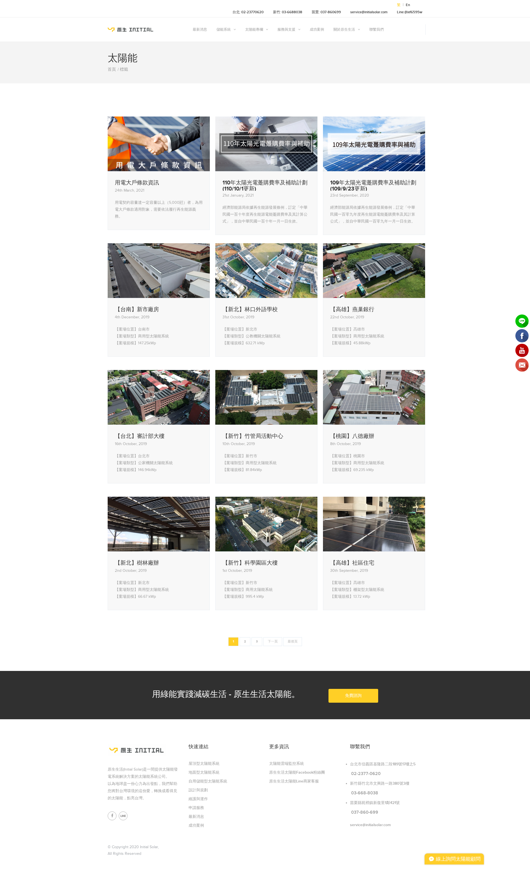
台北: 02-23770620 (248, 12)
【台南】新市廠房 (137, 309)
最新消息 (200, 29)
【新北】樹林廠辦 (137, 563)
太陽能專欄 (254, 29)
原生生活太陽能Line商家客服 (294, 781)
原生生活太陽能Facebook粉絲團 (297, 772)
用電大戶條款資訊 (137, 183)
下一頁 (273, 641)
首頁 (112, 69)
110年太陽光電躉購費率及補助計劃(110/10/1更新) (265, 185)
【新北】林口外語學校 (250, 309)
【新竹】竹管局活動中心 (252, 436)
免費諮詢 (353, 695)
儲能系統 (223, 29)
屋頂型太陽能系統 (204, 763)
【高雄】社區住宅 (352, 563)
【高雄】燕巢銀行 (352, 309)
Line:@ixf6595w (409, 12)
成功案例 (317, 29)
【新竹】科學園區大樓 (250, 563)
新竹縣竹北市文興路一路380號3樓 (379, 783)
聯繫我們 (376, 29)
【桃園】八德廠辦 (352, 436)
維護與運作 (198, 799)
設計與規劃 (198, 790)
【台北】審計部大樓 (140, 436)
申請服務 (196, 807)
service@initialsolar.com (369, 12)
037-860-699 (364, 812)
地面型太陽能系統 (204, 772)
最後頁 (293, 641)
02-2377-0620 (366, 773)
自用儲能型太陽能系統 (208, 781)
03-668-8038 (364, 793)
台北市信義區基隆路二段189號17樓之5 (382, 764)
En (408, 5)
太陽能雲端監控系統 (286, 763)
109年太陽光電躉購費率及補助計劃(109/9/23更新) (373, 185)
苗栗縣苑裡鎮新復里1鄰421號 (375, 802)
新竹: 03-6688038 (287, 12)
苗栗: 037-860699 (326, 12)
